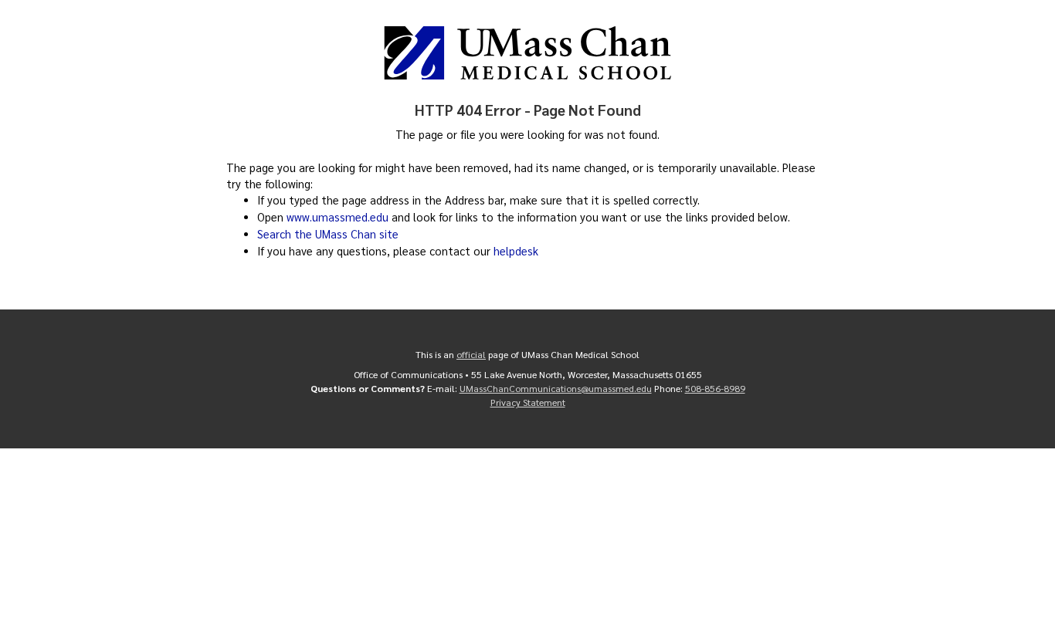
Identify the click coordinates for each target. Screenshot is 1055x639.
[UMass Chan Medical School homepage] (527, 53)
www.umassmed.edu (337, 217)
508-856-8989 (715, 388)
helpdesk (516, 251)
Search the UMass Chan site (328, 234)
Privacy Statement (527, 402)
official (471, 354)
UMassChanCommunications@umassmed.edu (556, 388)
